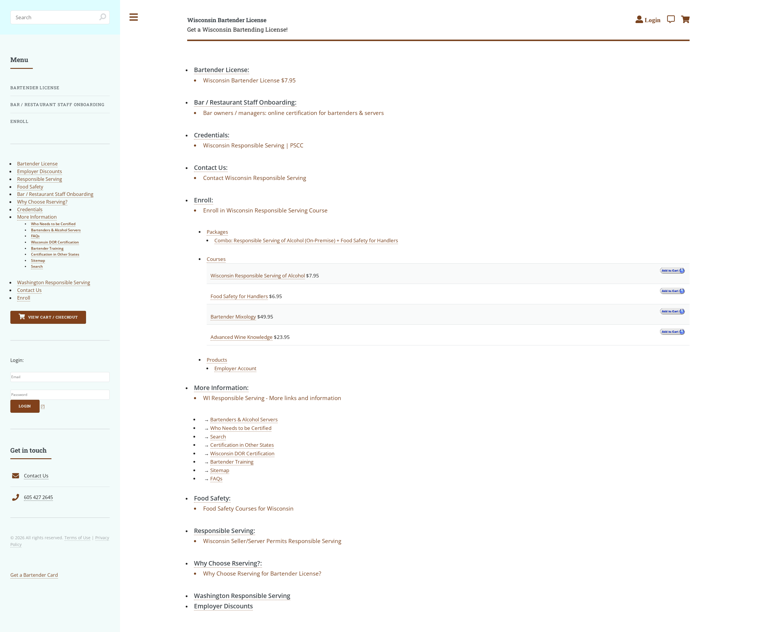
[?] (43, 406)
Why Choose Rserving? (42, 202)
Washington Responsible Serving (53, 282)
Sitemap (219, 470)
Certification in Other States (242, 444)
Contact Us (29, 290)
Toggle (134, 17)
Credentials (30, 209)
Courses (216, 258)
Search (218, 436)
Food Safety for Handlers (239, 296)
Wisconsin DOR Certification (242, 453)
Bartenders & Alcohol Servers (244, 419)
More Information (37, 217)
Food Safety (30, 186)
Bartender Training (231, 461)
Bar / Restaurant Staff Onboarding (57, 104)
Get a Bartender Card (34, 575)
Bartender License (35, 87)
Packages (217, 231)
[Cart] (685, 19)
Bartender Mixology (233, 316)
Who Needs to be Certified (240, 427)
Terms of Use (77, 537)
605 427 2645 (38, 497)
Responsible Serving (39, 179)
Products (217, 359)
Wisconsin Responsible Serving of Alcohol (258, 275)
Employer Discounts (39, 171)
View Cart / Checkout (52, 317)
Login (25, 406)
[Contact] (671, 19)
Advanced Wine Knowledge (242, 336)
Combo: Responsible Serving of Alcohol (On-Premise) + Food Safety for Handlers (306, 240)
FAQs (216, 478)
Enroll (19, 121)
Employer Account (235, 368)
